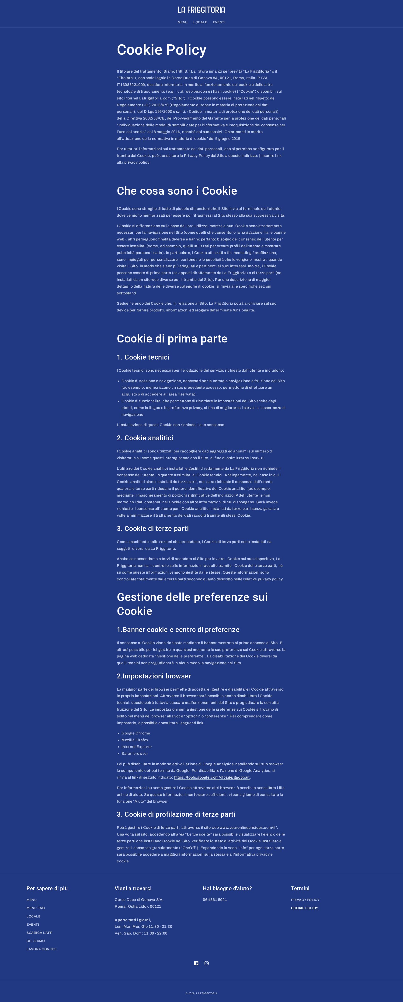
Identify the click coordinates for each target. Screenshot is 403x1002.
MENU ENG (36, 908)
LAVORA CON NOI (41, 949)
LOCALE (34, 916)
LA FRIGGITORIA (206, 993)
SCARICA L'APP (39, 933)
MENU (32, 900)
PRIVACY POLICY (305, 900)
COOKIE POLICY (304, 908)
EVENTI (33, 924)
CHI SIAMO (36, 941)
